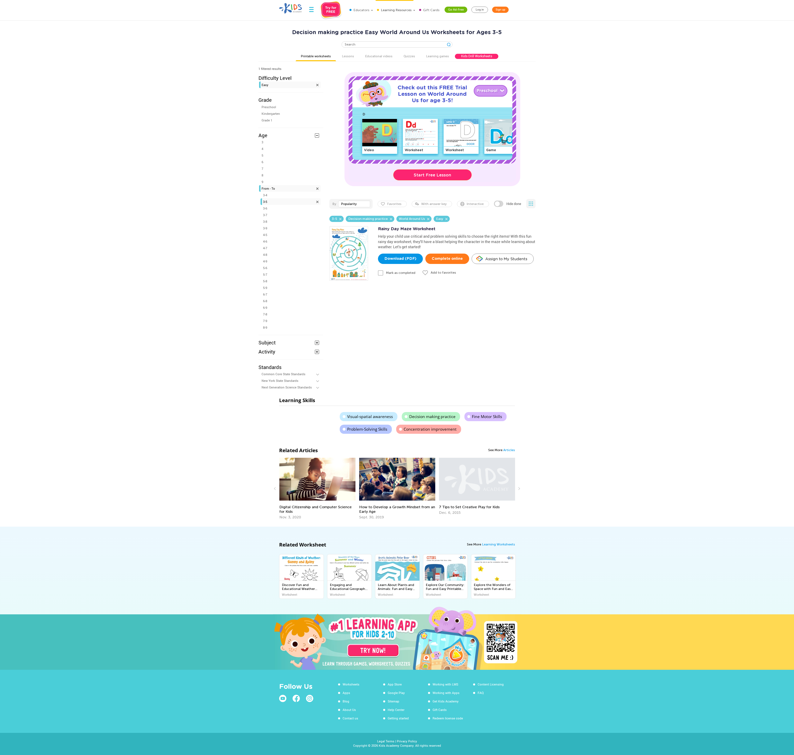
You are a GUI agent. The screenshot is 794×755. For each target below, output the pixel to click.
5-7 (265, 274)
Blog (346, 701)
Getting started (398, 718)
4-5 (265, 235)
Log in (480, 9)
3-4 (265, 195)
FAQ (481, 693)
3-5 (265, 202)
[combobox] (354, 204)
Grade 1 (267, 120)
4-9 (265, 261)
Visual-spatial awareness (370, 416)
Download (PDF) (400, 259)
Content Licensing (491, 684)
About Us (349, 710)
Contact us (350, 718)
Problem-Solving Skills (367, 429)
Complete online (447, 259)
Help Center (396, 710)
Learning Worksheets (498, 544)
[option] (317, 488)
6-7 (265, 294)
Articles (509, 450)
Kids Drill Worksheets (476, 56)
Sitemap (393, 701)
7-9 (265, 321)
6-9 (265, 308)
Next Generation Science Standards (287, 387)
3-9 (265, 228)
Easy (265, 85)
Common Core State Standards (283, 374)
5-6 (265, 268)
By (334, 204)
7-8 (265, 314)
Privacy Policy (407, 741)
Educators (361, 10)
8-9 (265, 327)
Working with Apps (446, 693)
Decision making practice (432, 416)
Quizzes (409, 56)
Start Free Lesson (432, 175)
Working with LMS (445, 684)
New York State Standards (280, 381)
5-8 (265, 281)
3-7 (265, 215)
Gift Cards (430, 10)
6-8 (265, 301)
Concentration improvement (430, 429)
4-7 (265, 248)
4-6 (265, 241)
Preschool (269, 107)
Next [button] (519, 489)
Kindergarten (271, 113)
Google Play (396, 693)
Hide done (513, 203)
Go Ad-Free (456, 9)
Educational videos (378, 56)
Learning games (437, 56)
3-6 (265, 208)
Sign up (500, 9)
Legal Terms (385, 741)
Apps (346, 693)
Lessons (348, 56)
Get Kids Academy (446, 701)
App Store (395, 684)
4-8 (265, 255)
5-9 (265, 288)
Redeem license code (448, 718)
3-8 (265, 221)
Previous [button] (275, 489)
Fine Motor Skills (487, 416)
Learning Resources (395, 10)
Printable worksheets (316, 56)
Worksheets (351, 684)
